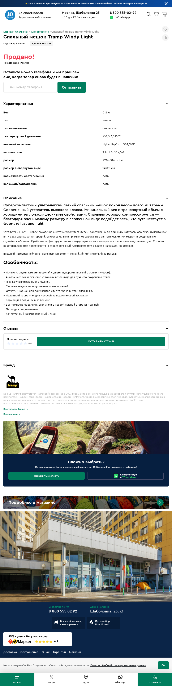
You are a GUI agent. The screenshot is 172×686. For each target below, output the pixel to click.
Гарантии (59, 652)
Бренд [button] (9, 365)
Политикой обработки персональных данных (118, 665)
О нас (46, 652)
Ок (163, 665)
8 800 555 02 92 (63, 611)
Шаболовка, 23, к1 (106, 611)
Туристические (40, 31)
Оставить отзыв (101, 341)
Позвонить (155, 682)
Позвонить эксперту (46, 476)
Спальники (21, 31)
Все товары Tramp (14, 409)
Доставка (10, 652)
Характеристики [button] (18, 103)
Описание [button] (12, 198)
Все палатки (10, 414)
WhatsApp (123, 17)
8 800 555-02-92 (123, 12)
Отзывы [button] (10, 328)
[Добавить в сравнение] (165, 37)
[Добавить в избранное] (165, 29)
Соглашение (29, 652)
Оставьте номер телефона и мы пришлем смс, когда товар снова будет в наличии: (41, 74)
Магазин (75, 652)
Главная (8, 31)
